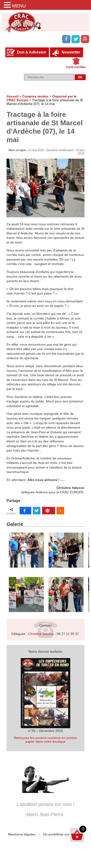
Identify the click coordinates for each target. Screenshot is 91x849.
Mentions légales (21, 834)
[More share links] (60, 510)
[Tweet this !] (36, 510)
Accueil (12, 96)
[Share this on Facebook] (25, 510)
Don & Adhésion (31, 52)
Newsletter (71, 52)
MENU (19, 5)
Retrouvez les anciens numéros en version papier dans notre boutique (45, 739)
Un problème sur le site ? (63, 834)
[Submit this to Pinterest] (48, 510)
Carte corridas (76, 67)
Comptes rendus (35, 96)
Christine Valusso (41, 634)
